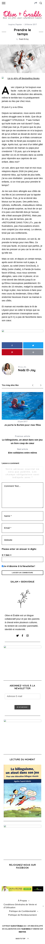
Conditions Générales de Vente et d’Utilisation (20, 906)
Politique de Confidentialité (22, 911)
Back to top (20, 939)
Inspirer (11, 24)
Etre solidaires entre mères (22, 451)
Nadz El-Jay (24, 39)
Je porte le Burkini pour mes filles (22, 425)
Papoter (19, 24)
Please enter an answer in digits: (19, 549)
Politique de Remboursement (22, 915)
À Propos (22, 901)
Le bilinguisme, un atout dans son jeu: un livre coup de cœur (22, 440)
